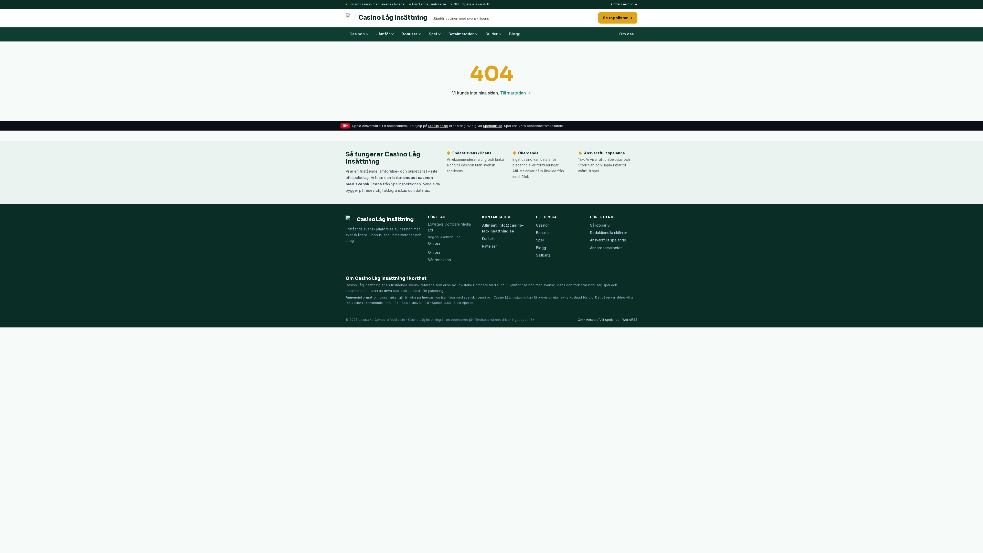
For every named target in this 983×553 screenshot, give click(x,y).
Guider (491, 34)
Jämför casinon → (622, 4)
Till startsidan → (515, 92)
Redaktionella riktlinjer (608, 232)
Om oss (626, 34)
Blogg (514, 34)
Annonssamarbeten (606, 248)
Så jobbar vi (600, 225)
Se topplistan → (618, 18)
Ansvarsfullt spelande (608, 240)
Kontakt (488, 238)
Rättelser (489, 246)
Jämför (383, 34)
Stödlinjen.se (438, 126)
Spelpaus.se (492, 126)
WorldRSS (629, 320)
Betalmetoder (461, 34)
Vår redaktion (439, 260)
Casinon (357, 34)
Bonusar (409, 34)
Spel (433, 34)
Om (580, 320)
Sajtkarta (543, 255)
